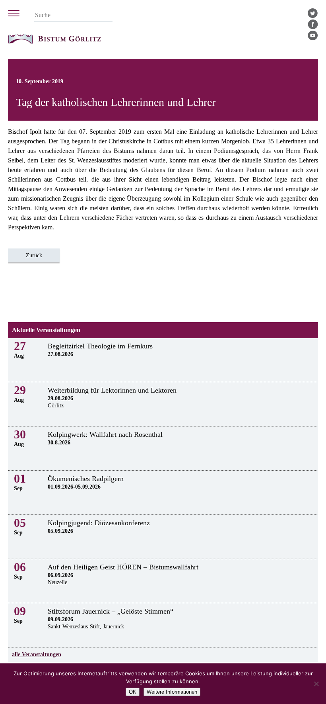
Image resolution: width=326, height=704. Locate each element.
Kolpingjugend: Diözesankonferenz (99, 523)
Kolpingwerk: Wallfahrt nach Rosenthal (105, 434)
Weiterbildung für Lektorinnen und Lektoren (112, 390)
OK (132, 692)
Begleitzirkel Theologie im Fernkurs (100, 346)
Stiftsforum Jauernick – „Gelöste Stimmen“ (110, 611)
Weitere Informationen (172, 692)
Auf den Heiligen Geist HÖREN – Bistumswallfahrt (123, 567)
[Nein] (316, 684)
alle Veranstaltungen (36, 654)
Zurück (34, 255)
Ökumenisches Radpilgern (86, 479)
